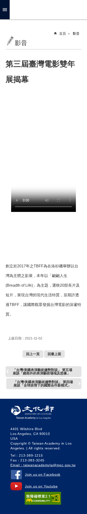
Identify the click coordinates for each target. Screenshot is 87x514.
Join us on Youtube (41, 486)
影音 (76, 33)
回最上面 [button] (54, 354)
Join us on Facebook (42, 474)
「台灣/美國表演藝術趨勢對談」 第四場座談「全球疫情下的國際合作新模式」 (43, 383)
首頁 (62, 33)
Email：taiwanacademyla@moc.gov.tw (43, 465)
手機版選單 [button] (5, 9)
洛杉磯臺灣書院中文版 (47, 9)
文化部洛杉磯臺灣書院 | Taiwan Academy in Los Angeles (39, 413)
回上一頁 (33, 354)
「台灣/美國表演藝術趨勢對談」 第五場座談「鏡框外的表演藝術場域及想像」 (42, 371)
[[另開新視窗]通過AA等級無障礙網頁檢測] (43, 498)
